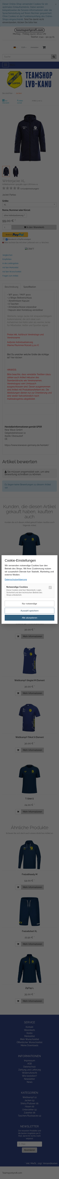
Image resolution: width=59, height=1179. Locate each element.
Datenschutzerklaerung (16, 579)
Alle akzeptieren (29, 617)
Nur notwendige (29, 603)
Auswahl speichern (30, 610)
